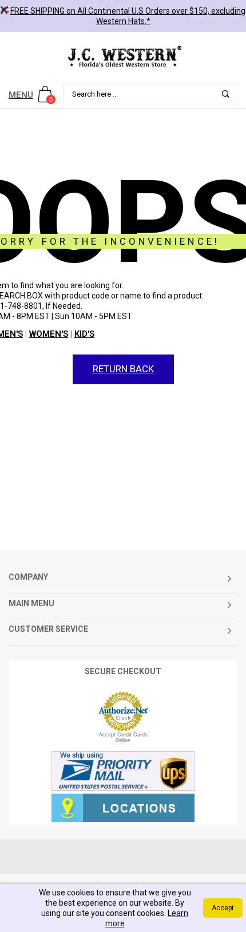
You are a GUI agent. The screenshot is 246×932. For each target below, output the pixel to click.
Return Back (123, 369)
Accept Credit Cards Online (123, 737)
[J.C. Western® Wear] (123, 56)
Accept (223, 908)
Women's (48, 334)
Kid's (84, 334)
